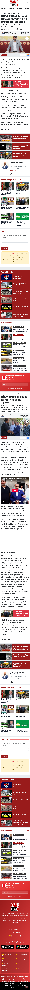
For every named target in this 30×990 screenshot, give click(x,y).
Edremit (13, 976)
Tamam (20, 988)
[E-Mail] (11, 173)
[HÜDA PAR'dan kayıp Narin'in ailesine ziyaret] (15, 427)
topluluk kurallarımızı (16, 253)
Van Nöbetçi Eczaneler (6, 955)
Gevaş (15, 978)
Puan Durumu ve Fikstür (7, 964)
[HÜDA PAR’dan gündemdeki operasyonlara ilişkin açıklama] (22, 216)
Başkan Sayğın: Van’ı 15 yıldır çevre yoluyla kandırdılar (22, 192)
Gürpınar (20, 978)
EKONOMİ (26, 9)
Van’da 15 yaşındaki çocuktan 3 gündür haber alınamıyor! (21, 346)
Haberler (3, 13)
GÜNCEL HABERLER (18, 326)
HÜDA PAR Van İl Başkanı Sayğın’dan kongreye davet (6, 207)
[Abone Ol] (28, 55)
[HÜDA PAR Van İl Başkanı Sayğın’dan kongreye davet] (7, 201)
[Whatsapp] (19, 942)
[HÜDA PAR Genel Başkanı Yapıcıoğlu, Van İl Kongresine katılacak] (7, 186)
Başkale (10, 978)
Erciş (17, 976)
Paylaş (4, 54)
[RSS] (22, 942)
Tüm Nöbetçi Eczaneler (16, 388)
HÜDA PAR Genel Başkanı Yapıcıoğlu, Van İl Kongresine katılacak (20, 338)
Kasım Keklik (14, 164)
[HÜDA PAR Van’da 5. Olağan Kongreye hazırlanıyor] (7, 216)
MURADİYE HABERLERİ (19, 342)
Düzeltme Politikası (15, 981)
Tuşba (8, 976)
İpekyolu (3, 976)
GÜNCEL (12, 9)
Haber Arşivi (21, 968)
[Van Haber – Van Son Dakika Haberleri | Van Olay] (14, 3)
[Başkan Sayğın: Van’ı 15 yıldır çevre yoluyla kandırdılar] (22, 186)
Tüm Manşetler (21, 963)
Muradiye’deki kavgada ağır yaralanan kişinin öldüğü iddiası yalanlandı (20, 369)
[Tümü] (28, 323)
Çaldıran (5, 978)
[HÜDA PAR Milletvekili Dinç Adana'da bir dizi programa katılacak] (15, 44)
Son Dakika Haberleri (6, 969)
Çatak (24, 978)
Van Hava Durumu (22, 954)
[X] (10, 942)
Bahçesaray (5, 979)
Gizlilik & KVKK (24, 981)
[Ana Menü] (2, 3)
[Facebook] (7, 942)
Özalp (26, 976)
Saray (10, 979)
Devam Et (12, 170)
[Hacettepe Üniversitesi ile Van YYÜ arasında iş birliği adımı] (22, 201)
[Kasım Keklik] (5, 165)
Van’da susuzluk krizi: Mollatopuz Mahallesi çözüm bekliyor (20, 354)
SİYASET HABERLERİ (13, 13)
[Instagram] (13, 942)
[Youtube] (16, 942)
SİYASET (19, 9)
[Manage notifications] (26, 987)
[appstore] (8, 947)
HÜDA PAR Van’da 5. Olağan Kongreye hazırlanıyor (6, 222)
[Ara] (27, 4)
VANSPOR (4, 9)
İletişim (21, 979)
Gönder (4, 248)
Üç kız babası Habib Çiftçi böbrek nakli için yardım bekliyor (20, 330)
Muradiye (21, 976)
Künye (25, 979)
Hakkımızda (16, 979)
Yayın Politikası (5, 981)
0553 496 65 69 (16, 932)
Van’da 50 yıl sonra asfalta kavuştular (20, 361)
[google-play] (22, 947)
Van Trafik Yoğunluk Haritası (22, 959)
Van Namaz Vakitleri (6, 959)
